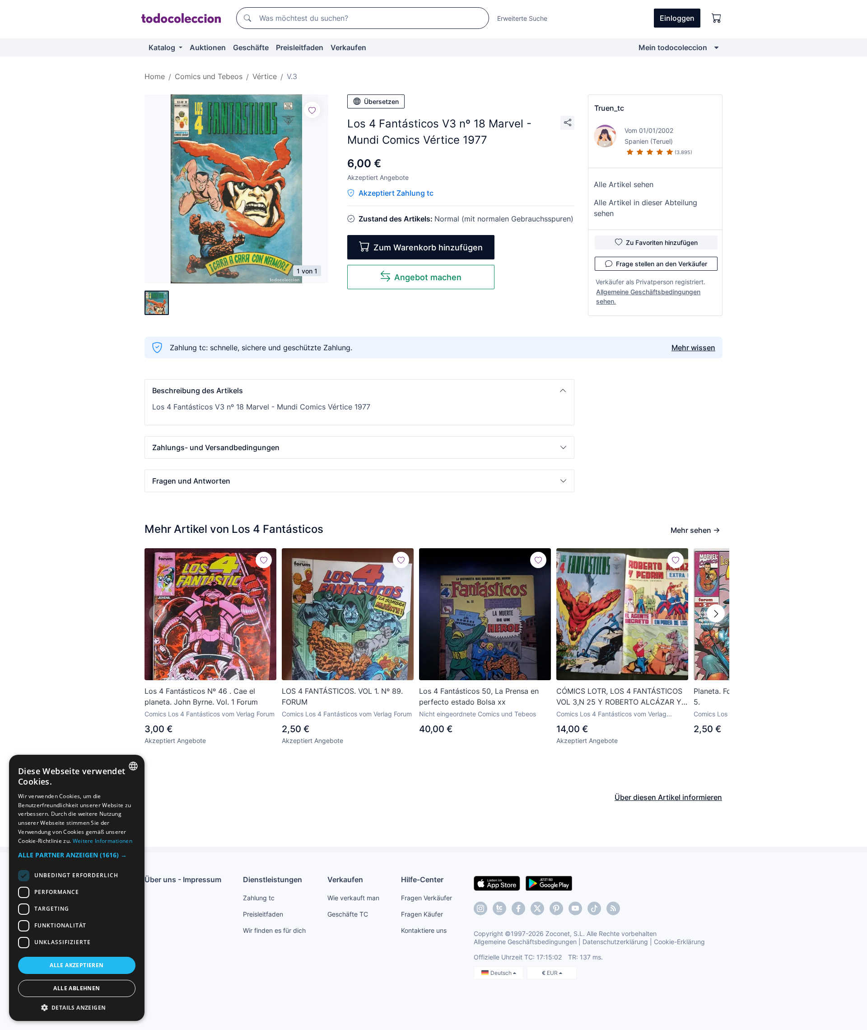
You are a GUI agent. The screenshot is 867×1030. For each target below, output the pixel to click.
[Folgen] (312, 110)
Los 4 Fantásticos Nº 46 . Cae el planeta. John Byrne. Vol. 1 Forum (201, 696)
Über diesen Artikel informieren (668, 797)
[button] (359, 390)
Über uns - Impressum (182, 879)
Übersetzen (381, 101)
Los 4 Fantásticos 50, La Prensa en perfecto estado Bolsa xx (479, 696)
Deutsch (501, 972)
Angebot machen (427, 277)
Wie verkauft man (353, 898)
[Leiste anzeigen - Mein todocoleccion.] (716, 47)
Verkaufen (348, 47)
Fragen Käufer (422, 914)
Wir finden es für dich (274, 930)
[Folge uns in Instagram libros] (499, 908)
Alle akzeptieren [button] (76, 965)
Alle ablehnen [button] (76, 988)
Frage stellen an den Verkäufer (661, 264)
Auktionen (208, 47)
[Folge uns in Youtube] (575, 908)
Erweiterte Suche (522, 18)
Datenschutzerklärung (615, 941)
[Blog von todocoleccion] (613, 908)
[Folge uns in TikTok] (594, 908)
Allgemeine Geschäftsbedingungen (525, 941)
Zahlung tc (259, 898)
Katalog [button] (163, 47)
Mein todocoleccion (673, 47)
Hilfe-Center (422, 879)
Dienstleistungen (272, 879)
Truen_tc (609, 108)
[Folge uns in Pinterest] (556, 908)
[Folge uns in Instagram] (480, 908)
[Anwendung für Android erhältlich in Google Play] (549, 882)
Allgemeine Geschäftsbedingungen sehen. (648, 296)
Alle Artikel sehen (623, 184)
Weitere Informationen (102, 841)
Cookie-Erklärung (679, 941)
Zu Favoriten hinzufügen (662, 242)
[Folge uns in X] (537, 908)
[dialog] (76, 888)
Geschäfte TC (347, 914)
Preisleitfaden (299, 47)
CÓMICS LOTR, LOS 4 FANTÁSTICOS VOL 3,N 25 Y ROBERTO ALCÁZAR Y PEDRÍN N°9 (619, 697)
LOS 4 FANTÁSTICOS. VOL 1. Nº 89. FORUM (342, 696)
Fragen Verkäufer (426, 898)
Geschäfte (251, 47)
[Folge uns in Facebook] (518, 908)
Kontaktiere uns (424, 930)
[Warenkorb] (716, 18)
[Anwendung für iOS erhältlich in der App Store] (497, 882)
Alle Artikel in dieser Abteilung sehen (645, 208)
